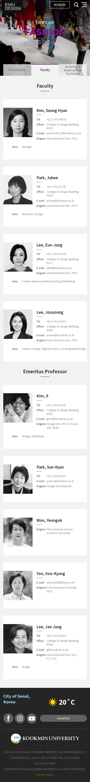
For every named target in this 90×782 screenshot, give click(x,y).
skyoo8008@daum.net (60, 582)
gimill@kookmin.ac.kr (60, 419)
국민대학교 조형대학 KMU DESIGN (12, 7)
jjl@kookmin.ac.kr (57, 650)
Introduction (17, 70)
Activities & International (73, 70)
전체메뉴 (84, 4)
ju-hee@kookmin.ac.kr (60, 201)
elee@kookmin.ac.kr (59, 268)
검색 (76, 4)
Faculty (45, 70)
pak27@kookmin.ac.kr (60, 481)
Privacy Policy (45, 775)
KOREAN (59, 5)
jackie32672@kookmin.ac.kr (64, 133)
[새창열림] (8, 718)
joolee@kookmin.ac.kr (60, 335)
